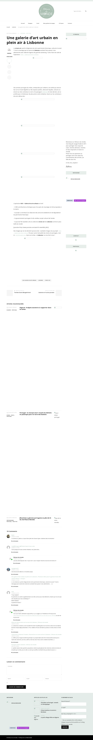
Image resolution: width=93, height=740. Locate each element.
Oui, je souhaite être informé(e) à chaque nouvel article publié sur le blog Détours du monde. (73, 722)
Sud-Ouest (47, 708)
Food (38, 23)
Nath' (13, 535)
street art (47, 280)
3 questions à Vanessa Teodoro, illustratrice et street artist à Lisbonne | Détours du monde (36, 634)
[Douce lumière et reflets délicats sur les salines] (76, 196)
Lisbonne (22, 33)
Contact (70, 23)
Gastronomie (10, 520)
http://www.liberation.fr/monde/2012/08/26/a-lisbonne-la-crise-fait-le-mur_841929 (34, 615)
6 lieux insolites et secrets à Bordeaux (48, 711)
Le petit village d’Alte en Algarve (50, 717)
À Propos (61, 23)
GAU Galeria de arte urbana (29, 280)
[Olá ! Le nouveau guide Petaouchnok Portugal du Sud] (83, 184)
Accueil (23, 23)
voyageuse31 (15, 568)
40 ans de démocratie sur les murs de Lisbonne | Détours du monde (29, 622)
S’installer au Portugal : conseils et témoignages (49, 703)
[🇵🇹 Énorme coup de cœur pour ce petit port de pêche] (83, 188)
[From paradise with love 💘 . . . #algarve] (69, 184)
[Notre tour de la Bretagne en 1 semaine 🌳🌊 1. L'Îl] (69, 192)
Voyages (30, 23)
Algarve (9, 310)
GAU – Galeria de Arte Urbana (29, 54)
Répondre (15, 541)
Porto (12, 415)
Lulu (12, 591)
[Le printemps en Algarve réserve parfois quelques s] (69, 188)
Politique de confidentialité (25, 737)
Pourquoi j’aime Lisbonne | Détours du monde (23, 644)
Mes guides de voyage (49, 23)
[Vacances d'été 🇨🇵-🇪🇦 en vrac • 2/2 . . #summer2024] (83, 196)
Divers (8, 415)
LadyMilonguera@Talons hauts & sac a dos (23, 546)
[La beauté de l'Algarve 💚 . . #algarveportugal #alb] (83, 192)
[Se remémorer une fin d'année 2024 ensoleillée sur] (69, 196)
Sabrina (9, 53)
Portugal (28, 33)
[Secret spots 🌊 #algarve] (76, 192)
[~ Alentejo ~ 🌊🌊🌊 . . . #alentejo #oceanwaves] (76, 188)
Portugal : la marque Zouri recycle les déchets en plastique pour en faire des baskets (36, 413)
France (42, 708)
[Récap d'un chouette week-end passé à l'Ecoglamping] (76, 184)
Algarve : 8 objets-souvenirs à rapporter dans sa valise (35, 308)
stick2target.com (21, 235)
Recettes (15, 521)
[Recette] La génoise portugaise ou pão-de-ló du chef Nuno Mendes (35, 519)
